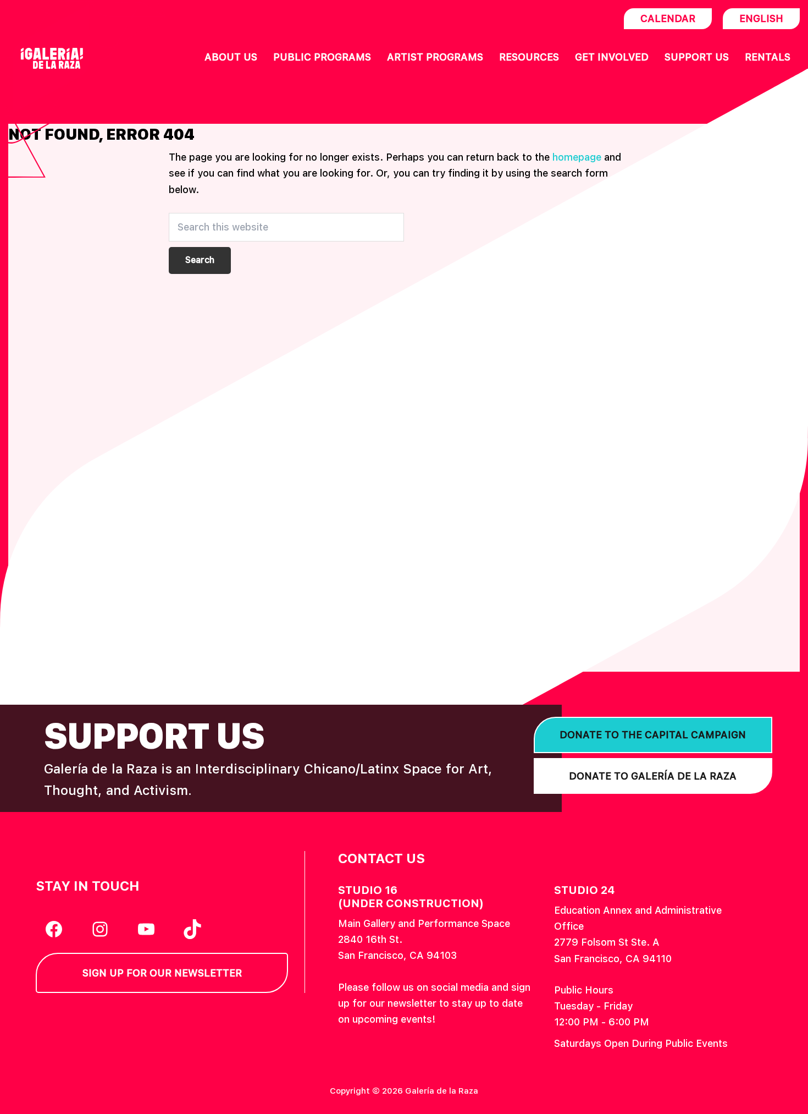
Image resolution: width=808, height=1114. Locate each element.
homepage (576, 157)
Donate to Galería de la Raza (653, 776)
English (761, 18)
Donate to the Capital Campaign (653, 734)
